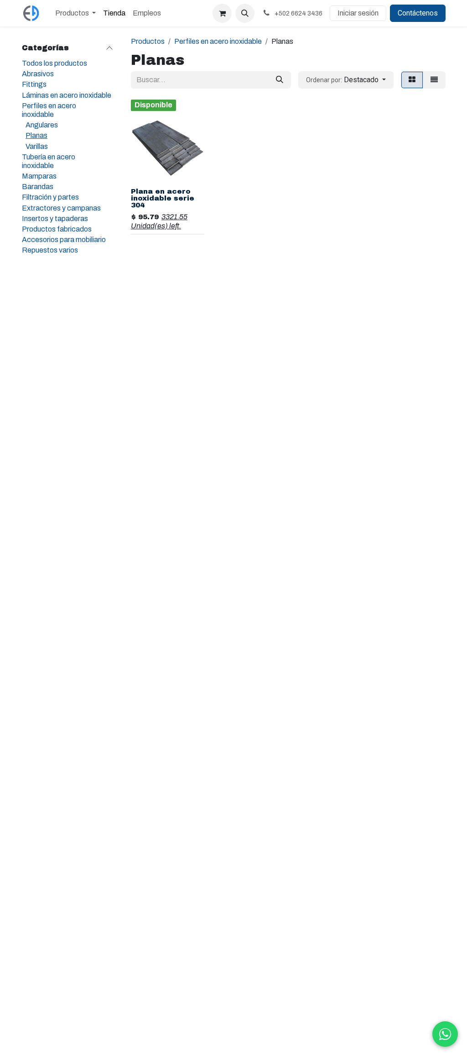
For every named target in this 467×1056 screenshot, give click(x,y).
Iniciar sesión (358, 13)
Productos (148, 41)
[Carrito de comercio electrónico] (222, 13)
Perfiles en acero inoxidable (49, 110)
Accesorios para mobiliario (64, 239)
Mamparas (39, 176)
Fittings (34, 84)
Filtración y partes (50, 197)
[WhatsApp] (445, 1034)
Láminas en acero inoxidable (66, 95)
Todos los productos (54, 63)
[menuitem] (75, 13)
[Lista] (434, 80)
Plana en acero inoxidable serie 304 (162, 198)
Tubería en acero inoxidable (48, 161)
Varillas (37, 146)
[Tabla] (412, 80)
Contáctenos (418, 13)
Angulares (42, 125)
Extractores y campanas (61, 208)
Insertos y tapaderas (55, 218)
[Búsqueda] (279, 80)
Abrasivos (38, 74)
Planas (36, 135)
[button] (244, 13)
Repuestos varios (50, 250)
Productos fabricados (57, 229)
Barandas (37, 186)
